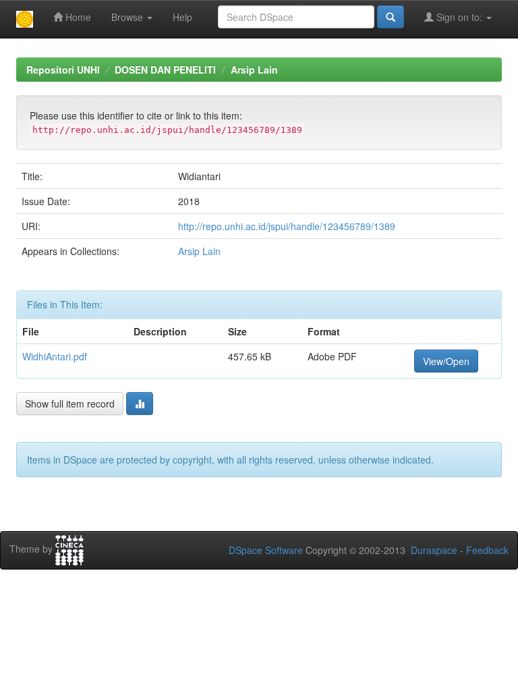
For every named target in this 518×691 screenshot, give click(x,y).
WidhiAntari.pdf (54, 356)
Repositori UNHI (63, 69)
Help (182, 17)
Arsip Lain (254, 69)
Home (77, 17)
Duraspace (434, 550)
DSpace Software (266, 550)
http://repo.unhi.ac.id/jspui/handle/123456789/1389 (286, 226)
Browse (128, 17)
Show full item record (70, 403)
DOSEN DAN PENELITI (165, 69)
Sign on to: (459, 17)
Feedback (487, 550)
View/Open (446, 361)
